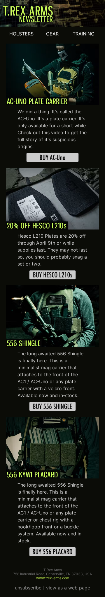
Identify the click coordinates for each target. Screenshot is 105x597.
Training (83, 34)
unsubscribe (28, 588)
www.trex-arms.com (52, 578)
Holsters (21, 34)
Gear (52, 34)
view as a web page (68, 588)
